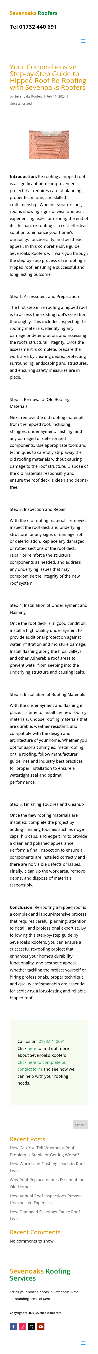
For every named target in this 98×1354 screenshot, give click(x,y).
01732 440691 (52, 1041)
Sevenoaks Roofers (28, 96)
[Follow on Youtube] (40, 1326)
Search (80, 1125)
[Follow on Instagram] (22, 1326)
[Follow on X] (31, 1326)
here (32, 1048)
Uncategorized (21, 103)
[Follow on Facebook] (13, 1326)
